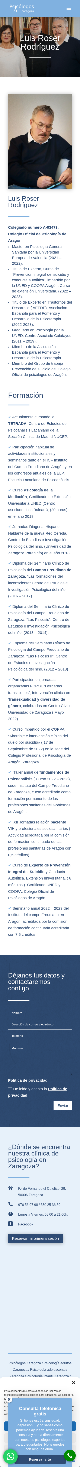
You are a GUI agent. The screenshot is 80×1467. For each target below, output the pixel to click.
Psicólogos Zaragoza (25, 1363)
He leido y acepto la (37, 1092)
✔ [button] (10, 417)
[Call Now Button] (70, 1455)
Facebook (25, 1224)
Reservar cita (40, 1459)
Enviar (62, 1106)
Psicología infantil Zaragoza (48, 1376)
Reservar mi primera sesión (35, 1238)
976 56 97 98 (28, 1205)
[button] (73, 1383)
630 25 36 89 (50, 1205)
